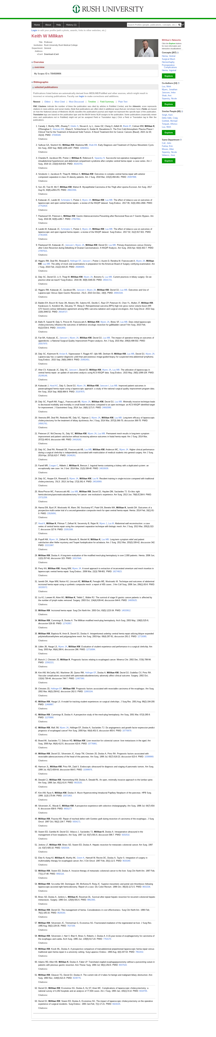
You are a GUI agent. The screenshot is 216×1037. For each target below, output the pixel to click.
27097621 (42, 251)
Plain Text (122, 102)
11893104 (88, 691)
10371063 (67, 795)
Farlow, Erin (167, 146)
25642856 (61, 328)
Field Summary (107, 102)
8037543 (123, 965)
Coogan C (53, 465)
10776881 (92, 743)
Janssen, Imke (169, 92)
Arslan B (63, 354)
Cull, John (166, 143)
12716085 (142, 636)
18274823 (117, 571)
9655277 (68, 808)
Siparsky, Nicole (169, 98)
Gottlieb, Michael (169, 121)
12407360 (79, 678)
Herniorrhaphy (168, 62)
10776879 (126, 730)
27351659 (42, 235)
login (81, 96)
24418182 (76, 439)
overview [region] (39, 67)
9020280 (126, 861)
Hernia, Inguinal (169, 70)
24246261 (71, 455)
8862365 (91, 900)
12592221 (49, 662)
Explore (169, 76)
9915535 (78, 782)
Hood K (41, 523)
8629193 (61, 913)
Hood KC (54, 385)
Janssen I (69, 245)
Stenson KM (58, 129)
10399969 (149, 756)
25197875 (80, 391)
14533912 (126, 610)
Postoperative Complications (169, 66)
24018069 (97, 481)
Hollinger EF (75, 261)
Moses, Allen (168, 149)
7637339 (71, 926)
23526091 (51, 513)
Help (58, 24)
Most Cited (60, 102)
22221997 (49, 545)
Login (34, 30)
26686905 (79, 267)
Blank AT (127, 126)
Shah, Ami (166, 95)
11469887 (49, 704)
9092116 (60, 874)
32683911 (84, 148)
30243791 (78, 164)
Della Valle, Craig (170, 118)
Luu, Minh (166, 86)
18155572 (42, 587)
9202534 (65, 848)
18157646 (76, 558)
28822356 (71, 190)
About (48, 24)
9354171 (76, 821)
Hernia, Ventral (168, 56)
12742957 (67, 623)
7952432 (139, 952)
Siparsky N (100, 158)
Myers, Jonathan (169, 89)
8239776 (77, 978)
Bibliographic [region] (41, 82)
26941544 (118, 293)
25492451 (84, 359)
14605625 (132, 600)
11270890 (49, 717)
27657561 (75, 219)
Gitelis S (74, 126)
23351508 (68, 529)
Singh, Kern (167, 115)
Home (37, 24)
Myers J (103, 523)
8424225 (116, 1004)
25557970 (42, 343)
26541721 (107, 280)
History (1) (71, 24)
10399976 (87, 769)
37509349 (56, 135)
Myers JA (86, 200)
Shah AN (93, 145)
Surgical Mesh (168, 59)
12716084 (90, 649)
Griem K (80, 858)
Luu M (95, 478)
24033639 (103, 468)
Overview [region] (39, 62)
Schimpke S (66, 200)
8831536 (146, 887)
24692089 (106, 407)
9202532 (126, 835)
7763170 (107, 939)
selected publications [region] (46, 87)
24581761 (42, 423)
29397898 (131, 177)
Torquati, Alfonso (169, 124)
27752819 (42, 206)
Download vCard (51, 54)
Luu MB (108, 200)
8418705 (143, 991)
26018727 (63, 312)
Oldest (47, 102)
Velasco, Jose (168, 155)
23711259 (42, 497)
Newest (36, 102)
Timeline (92, 102)
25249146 (42, 375)
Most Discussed (76, 102)
